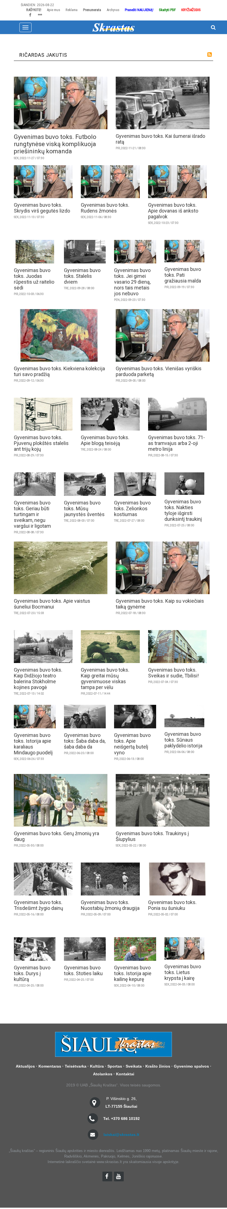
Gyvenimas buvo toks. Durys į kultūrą (32, 973)
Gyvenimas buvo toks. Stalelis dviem (82, 276)
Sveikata (134, 1066)
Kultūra (97, 1066)
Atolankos (102, 1074)
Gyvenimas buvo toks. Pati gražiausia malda (182, 275)
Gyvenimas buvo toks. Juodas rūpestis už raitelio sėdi (34, 279)
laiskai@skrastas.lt (121, 1134)
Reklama (72, 10)
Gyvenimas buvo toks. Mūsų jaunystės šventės (84, 508)
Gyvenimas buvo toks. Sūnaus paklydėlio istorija (183, 740)
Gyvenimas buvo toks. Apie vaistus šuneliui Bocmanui (52, 604)
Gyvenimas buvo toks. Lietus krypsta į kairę (182, 972)
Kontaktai (125, 1074)
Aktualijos (25, 1066)
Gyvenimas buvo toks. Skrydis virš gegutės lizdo (42, 208)
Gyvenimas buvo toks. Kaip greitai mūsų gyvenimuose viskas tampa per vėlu (105, 678)
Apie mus (53, 10)
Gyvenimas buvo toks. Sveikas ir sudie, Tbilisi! (173, 673)
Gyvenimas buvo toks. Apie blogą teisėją (105, 440)
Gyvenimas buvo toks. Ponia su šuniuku (172, 905)
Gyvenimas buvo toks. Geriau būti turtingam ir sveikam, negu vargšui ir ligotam (32, 514)
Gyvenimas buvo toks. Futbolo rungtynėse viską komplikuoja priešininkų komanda (55, 144)
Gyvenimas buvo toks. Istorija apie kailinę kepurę (132, 973)
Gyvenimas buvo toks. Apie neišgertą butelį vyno (132, 743)
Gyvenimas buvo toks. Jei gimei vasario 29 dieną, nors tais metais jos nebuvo (132, 281)
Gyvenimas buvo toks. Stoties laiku (83, 970)
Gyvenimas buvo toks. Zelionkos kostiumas (132, 508)
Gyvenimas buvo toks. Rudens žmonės (105, 208)
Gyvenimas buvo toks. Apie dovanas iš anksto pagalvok (173, 210)
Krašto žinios (157, 1066)
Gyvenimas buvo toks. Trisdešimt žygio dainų (38, 905)
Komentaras (49, 1066)
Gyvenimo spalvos (191, 1066)
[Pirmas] (113, 27)
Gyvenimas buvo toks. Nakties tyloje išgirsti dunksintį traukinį (183, 510)
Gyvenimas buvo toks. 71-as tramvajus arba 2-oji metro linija (176, 443)
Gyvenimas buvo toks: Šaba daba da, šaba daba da (84, 741)
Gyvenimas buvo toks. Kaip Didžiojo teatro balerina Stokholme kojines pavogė (38, 678)
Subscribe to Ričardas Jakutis (209, 54)
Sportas (114, 1066)
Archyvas (113, 10)
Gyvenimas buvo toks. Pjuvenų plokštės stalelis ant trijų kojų (41, 443)
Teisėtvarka (75, 1066)
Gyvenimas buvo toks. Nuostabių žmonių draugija (110, 905)
